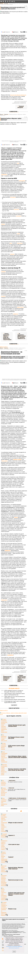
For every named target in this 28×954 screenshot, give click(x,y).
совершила (7, 550)
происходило (22, 180)
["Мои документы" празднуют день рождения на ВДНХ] (4, 802)
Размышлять (4, 599)
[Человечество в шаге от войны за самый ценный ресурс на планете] (4, 844)
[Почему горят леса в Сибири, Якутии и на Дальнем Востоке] (4, 791)
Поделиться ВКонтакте (1, 1)
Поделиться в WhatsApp (8, 1)
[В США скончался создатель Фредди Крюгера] (4, 746)
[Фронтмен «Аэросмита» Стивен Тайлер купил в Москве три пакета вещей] (4, 769)
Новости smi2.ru (4, 346)
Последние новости (14, 688)
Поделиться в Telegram (12, 1)
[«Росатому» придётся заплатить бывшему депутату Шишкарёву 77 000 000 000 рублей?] (4, 880)
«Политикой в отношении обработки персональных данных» (14, 947)
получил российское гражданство (18, 95)
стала (18, 233)
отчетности (12, 197)
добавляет (15, 313)
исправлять (10, 655)
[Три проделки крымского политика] (4, 783)
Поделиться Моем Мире (3, 1)
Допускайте (5, 460)
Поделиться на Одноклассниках (5, 1)
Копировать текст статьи (14, 1)
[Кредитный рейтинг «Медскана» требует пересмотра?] (4, 868)
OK (14, 951)
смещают (12, 254)
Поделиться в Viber (10, 1)
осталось (3, 296)
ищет (11, 243)
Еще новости (14, 705)
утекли (16, 517)
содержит (3, 271)
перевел (3, 224)
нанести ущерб (17, 459)
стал (18, 163)
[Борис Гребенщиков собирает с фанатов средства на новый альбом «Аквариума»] (4, 756)
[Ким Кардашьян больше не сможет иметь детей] (4, 737)
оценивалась (4, 174)
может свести (20, 307)
